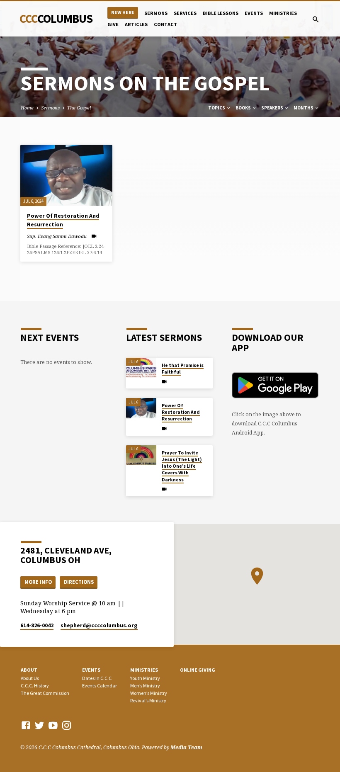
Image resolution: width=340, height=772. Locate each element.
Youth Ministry (145, 678)
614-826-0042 (36, 625)
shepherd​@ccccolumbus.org (99, 625)
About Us (30, 678)
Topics (217, 108)
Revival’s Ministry (148, 700)
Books (244, 108)
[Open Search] (316, 19)
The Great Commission (45, 693)
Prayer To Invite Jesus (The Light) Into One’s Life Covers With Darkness (182, 466)
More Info (38, 582)
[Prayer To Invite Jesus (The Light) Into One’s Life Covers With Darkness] (141, 455)
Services (185, 13)
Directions (79, 582)
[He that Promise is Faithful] (141, 368)
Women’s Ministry (148, 693)
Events (254, 13)
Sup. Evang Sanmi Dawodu (57, 236)
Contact (165, 24)
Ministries (283, 13)
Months (304, 108)
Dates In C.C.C (97, 678)
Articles (136, 24)
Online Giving (197, 670)
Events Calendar (99, 685)
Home (27, 107)
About (29, 670)
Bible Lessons (220, 13)
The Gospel (79, 107)
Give (113, 24)
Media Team (186, 747)
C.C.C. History (35, 685)
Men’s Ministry (145, 685)
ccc (55, 18)
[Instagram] (66, 725)
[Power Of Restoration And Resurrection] (66, 175)
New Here (122, 12)
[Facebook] (25, 725)
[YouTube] (53, 725)
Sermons (156, 13)
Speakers (272, 108)
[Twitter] (39, 725)
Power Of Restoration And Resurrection (181, 412)
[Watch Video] (94, 236)
